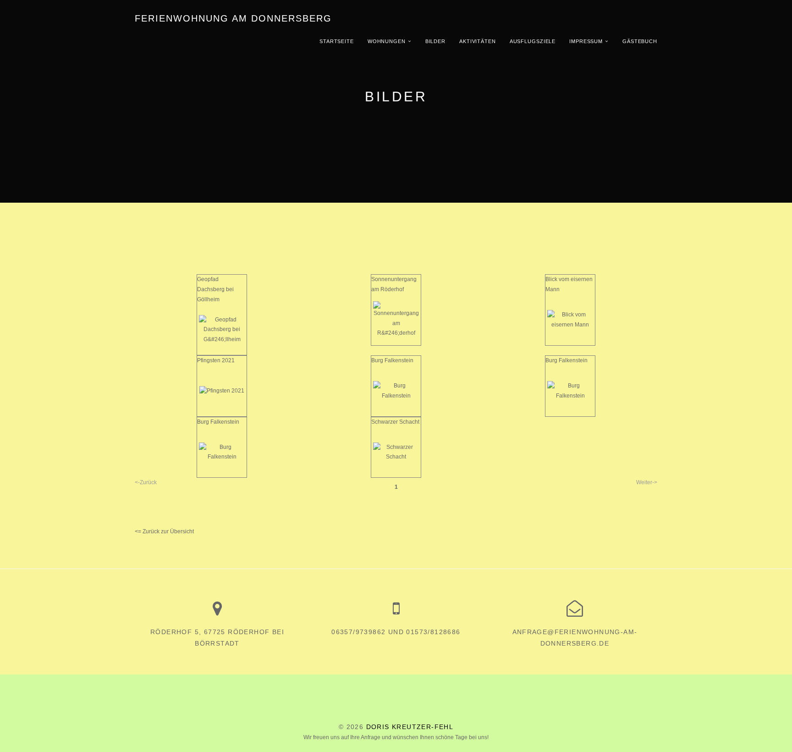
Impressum (586, 41)
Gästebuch (639, 41)
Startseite (336, 41)
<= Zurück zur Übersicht (164, 531)
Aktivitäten (477, 41)
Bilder (435, 41)
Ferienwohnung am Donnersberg (233, 18)
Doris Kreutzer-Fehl (410, 726)
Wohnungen (387, 41)
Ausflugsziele (533, 41)
